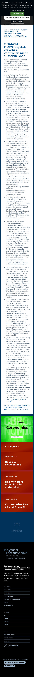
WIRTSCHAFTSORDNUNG (12, 599)
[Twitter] (5, 645)
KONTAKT (7, 641)
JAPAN (6, 625)
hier (5, 581)
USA (16, 32)
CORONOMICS (9, 32)
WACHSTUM (8, 593)
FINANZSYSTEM (9, 596)
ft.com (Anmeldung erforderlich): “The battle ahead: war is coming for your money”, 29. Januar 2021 (17, 407)
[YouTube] (13, 645)
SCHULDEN (7, 590)
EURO (6, 602)
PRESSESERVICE (9, 635)
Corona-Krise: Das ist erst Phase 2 (16, 505)
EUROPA (6, 621)
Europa (24, 30)
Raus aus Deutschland (13, 463)
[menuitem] (15, 662)
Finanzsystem (18, 35)
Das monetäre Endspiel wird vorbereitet (14, 484)
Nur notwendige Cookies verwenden (17, 17)
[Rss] (9, 645)
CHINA (6, 618)
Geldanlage (8, 37)
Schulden (7, 35)
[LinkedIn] (16, 645)
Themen (17, 30)
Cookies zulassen (17, 13)
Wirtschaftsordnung (12, 33)
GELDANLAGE (8, 605)
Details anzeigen (17, 21)
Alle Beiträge (17, 437)
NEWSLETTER (8, 638)
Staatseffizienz (21, 37)
